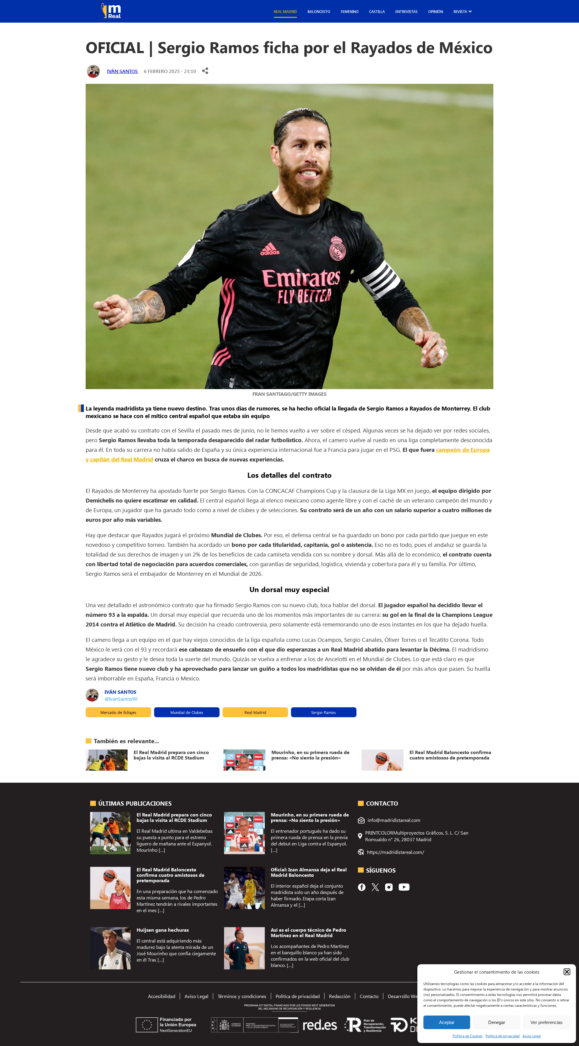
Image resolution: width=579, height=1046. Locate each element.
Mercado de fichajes (118, 712)
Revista (460, 11)
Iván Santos (122, 71)
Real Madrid (285, 11)
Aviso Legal (532, 1035)
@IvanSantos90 (121, 699)
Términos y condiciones (242, 996)
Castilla (377, 11)
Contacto (369, 996)
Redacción (339, 996)
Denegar (496, 1022)
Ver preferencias (546, 1022)
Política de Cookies (467, 1035)
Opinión (435, 11)
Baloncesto (319, 11)
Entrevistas (406, 11)
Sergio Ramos (323, 712)
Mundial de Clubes (186, 712)
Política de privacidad (503, 1035)
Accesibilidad (161, 996)
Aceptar (446, 1022)
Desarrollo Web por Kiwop (415, 996)
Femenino (350, 11)
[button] (567, 972)
